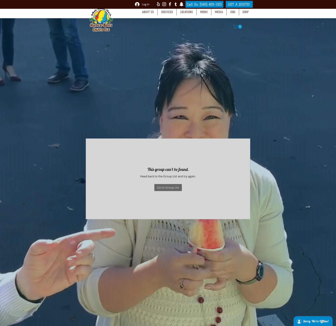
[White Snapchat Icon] (181, 4)
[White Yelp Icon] (158, 4)
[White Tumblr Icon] (175, 4)
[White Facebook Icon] (170, 4)
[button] (147, 12)
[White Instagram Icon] (164, 4)
